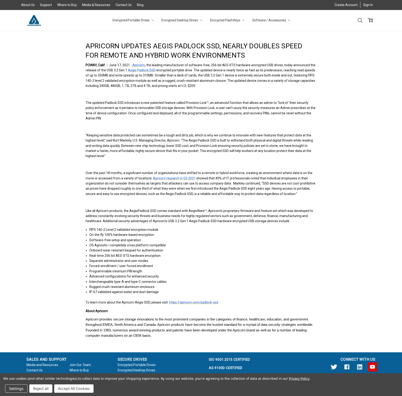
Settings (16, 388)
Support (46, 5)
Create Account (346, 5)
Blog (140, 5)
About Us (28, 5)
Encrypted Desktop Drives (180, 20)
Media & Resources (96, 5)
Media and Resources (42, 365)
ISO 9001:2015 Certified (229, 359)
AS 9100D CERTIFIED (225, 368)
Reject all (41, 388)
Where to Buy (67, 5)
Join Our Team (80, 365)
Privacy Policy (299, 378)
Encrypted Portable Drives (131, 20)
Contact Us (124, 5)
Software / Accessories (269, 20)
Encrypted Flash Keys (225, 20)
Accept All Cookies (74, 388)
